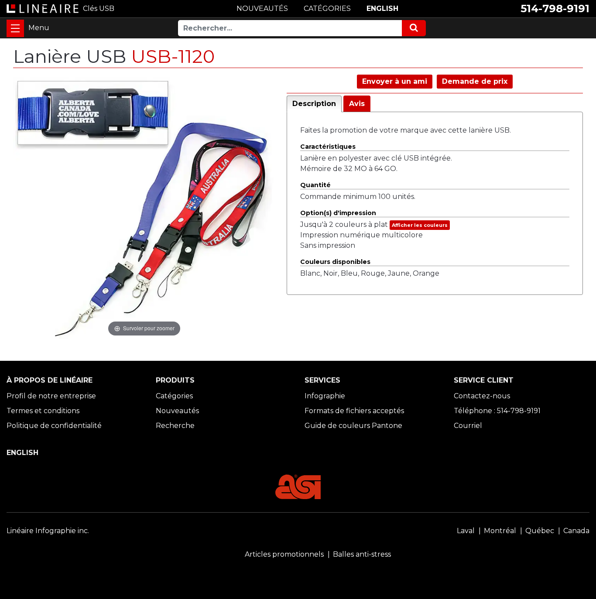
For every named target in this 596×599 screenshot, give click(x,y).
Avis (357, 103)
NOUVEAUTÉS (262, 8)
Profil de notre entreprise (51, 396)
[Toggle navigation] (15, 28)
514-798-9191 (555, 8)
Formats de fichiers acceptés (354, 411)
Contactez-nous (482, 396)
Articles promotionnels (284, 554)
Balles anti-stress (362, 554)
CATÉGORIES (327, 8)
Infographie (325, 396)
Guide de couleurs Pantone (353, 425)
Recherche (175, 425)
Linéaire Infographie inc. (48, 531)
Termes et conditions (43, 411)
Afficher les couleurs (420, 225)
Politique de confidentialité (54, 425)
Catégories (174, 396)
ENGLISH (382, 8)
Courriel (468, 425)
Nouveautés (177, 411)
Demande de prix (474, 81)
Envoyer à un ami (394, 81)
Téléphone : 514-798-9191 (497, 411)
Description (314, 103)
